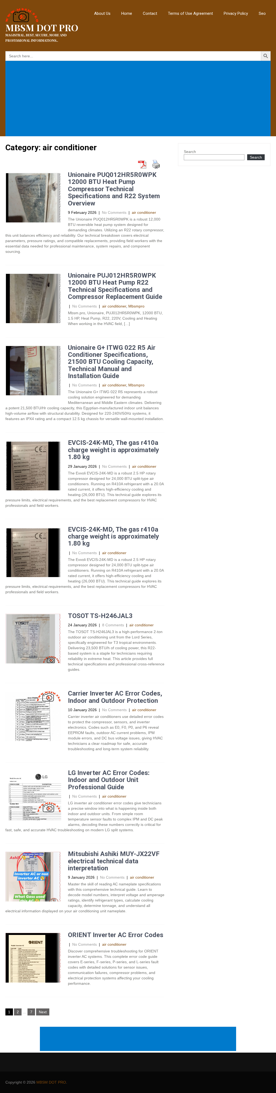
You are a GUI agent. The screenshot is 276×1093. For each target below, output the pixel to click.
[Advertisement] (139, 99)
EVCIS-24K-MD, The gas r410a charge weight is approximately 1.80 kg (113, 450)
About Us (102, 13)
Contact (150, 13)
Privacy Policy (236, 13)
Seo (262, 13)
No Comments (114, 212)
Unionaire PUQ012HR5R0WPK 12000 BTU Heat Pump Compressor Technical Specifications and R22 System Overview (114, 189)
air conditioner (144, 212)
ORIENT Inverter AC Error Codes (115, 935)
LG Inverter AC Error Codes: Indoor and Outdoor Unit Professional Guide (109, 780)
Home (126, 13)
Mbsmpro (136, 306)
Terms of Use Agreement (190, 13)
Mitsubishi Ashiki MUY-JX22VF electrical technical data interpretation (114, 861)
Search (190, 151)
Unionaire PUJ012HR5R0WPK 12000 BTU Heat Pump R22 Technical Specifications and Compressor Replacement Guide (115, 286)
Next (43, 1012)
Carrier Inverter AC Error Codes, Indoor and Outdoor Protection (115, 697)
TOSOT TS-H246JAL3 (100, 616)
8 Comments (113, 625)
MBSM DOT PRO (51, 1082)
